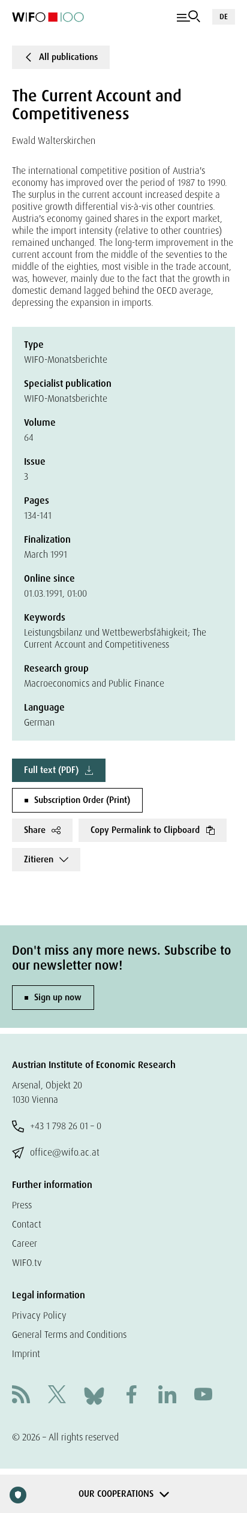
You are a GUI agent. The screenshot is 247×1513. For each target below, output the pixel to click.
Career (24, 1243)
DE (223, 16)
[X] (57, 1395)
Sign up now (58, 997)
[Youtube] (203, 1395)
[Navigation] (188, 16)
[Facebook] (131, 1395)
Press (22, 1205)
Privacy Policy (39, 1315)
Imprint (26, 1353)
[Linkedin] (167, 1395)
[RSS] (21, 1395)
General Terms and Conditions (69, 1334)
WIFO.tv (27, 1262)
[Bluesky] (94, 1395)
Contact (26, 1224)
